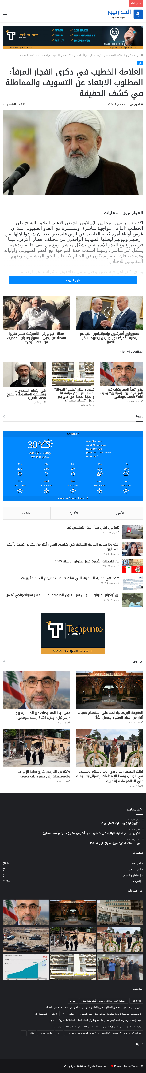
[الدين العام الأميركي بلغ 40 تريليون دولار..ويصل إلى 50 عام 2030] (26, 967)
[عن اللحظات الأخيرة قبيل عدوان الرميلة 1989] (132, 566)
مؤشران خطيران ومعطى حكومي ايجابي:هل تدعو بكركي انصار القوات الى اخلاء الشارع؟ (100, 1020)
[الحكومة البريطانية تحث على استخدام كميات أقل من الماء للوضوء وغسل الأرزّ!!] (109, 690)
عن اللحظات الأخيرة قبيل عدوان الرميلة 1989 (87, 561)
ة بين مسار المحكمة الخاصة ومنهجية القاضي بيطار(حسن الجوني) (110, 1013)
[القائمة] (5, 16)
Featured (136, 1000)
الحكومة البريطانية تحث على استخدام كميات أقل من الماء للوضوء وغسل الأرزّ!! (110, 715)
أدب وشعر (135, 869)
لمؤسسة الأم (41, 1013)
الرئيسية (136, 55)
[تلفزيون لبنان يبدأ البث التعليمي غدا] (132, 532)
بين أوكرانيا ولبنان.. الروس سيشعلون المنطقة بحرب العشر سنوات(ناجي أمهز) (62, 595)
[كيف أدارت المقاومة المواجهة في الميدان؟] (26, 939)
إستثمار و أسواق (132, 875)
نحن (59, 1033)
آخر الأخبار (135, 863)
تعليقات (26, 513)
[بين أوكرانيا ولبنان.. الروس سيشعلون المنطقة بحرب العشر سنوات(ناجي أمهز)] (132, 600)
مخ (52, 1020)
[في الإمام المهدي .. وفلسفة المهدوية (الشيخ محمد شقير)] (24, 374)
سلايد (71, 1013)
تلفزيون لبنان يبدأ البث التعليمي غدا (92, 527)
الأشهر (120, 513)
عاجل (54, 1013)
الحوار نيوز (135, 104)
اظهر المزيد (74, 280)
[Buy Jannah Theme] (73, 37)
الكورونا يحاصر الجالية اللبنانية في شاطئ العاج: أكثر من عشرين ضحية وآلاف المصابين (63, 546)
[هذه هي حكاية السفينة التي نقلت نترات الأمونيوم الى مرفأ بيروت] (132, 583)
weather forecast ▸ (73, 498)
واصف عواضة (45, 1033)
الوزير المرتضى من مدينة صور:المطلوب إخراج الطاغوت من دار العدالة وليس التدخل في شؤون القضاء (93, 1007)
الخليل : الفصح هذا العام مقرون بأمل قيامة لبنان (103, 1000)
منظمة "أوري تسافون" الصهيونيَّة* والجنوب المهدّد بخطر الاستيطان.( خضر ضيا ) (103, 1033)
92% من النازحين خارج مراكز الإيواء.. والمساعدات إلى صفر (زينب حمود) (44, 774)
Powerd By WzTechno (127, 1066)
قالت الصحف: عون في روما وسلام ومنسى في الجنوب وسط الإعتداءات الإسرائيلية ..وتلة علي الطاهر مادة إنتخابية (109, 776)
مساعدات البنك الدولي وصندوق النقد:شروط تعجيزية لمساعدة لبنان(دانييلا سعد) (103, 1026)
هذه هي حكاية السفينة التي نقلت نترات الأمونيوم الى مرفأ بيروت (70, 578)
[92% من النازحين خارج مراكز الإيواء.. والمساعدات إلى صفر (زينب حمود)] (36, 748)
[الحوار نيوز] (125, 14)
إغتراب (137, 881)
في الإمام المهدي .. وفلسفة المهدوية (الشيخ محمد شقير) (26, 394)
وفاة (32, 1033)
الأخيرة (74, 513)
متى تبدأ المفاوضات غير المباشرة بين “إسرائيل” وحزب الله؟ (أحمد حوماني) (121, 393)
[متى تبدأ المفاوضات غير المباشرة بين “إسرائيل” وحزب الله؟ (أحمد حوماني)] (121, 374)
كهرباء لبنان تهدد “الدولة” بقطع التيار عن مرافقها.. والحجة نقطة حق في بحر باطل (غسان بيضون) (74, 395)
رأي (127, 55)
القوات (73, 1000)
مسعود (57, 1026)
